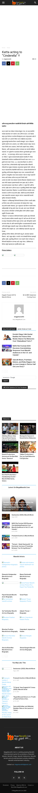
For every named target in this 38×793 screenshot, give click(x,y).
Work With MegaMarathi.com (19, 787)
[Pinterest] (13, 63)
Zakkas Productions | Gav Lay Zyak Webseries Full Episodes (27, 456)
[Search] (35, 2)
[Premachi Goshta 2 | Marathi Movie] (6, 538)
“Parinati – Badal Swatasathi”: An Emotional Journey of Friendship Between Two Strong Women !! (22, 546)
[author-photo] (19, 314)
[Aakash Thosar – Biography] (28, 603)
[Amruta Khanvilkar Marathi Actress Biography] (10, 640)
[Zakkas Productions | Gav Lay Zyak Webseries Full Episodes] (28, 447)
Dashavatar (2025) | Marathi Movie (23, 515)
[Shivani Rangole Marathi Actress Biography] (28, 640)
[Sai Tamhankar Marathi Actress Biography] (10, 603)
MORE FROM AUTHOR (24, 329)
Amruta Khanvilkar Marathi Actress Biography (8, 650)
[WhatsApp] (17, 63)
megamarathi (7, 59)
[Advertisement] (19, 25)
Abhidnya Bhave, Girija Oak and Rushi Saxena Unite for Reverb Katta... (9, 438)
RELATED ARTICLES (9, 329)
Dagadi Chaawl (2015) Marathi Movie (9, 296)
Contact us (31, 785)
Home (3, 47)
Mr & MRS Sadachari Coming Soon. (29, 296)
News (8, 47)
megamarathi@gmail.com (23, 764)
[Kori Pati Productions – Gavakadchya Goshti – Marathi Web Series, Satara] (10, 467)
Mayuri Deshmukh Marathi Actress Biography (25, 576)
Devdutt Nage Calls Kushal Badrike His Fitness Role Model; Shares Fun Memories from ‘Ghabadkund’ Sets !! (18, 504)
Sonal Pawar (24, 595)
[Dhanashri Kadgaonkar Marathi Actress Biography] (10, 567)
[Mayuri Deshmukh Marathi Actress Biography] (28, 567)
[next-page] (6, 371)
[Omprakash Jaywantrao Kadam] (28, 622)
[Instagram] (19, 778)
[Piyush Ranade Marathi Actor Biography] (10, 587)
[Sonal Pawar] (28, 587)
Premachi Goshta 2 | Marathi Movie (23, 536)
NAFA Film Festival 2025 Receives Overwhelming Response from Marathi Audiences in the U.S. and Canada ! (22, 350)
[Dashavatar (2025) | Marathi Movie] (6, 517)
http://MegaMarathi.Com (19, 319)
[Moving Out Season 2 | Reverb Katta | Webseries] (28, 428)
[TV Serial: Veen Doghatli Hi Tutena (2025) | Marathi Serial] (7, 692)
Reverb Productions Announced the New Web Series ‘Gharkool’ (10, 456)
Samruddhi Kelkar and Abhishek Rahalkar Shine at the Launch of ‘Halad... (23, 708)
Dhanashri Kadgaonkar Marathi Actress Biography (9, 576)
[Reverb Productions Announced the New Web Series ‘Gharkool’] (10, 447)
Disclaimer (6, 785)
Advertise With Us (21, 785)
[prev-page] (3, 371)
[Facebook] (4, 63)
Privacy (13, 785)
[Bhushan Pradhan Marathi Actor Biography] (10, 622)
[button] (3, 2)
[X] (8, 63)
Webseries (6, 419)
